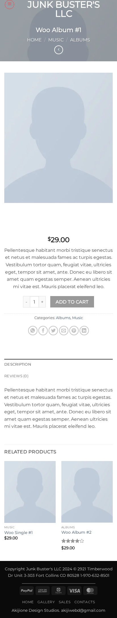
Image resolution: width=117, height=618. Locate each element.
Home (34, 40)
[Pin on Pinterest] (74, 330)
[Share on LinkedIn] (84, 330)
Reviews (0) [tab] (16, 376)
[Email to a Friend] (63, 330)
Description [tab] (17, 364)
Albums (80, 40)
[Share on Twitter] (53, 330)
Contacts (84, 602)
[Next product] (58, 49)
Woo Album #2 (76, 532)
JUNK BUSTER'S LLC (64, 9)
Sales (64, 602)
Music (56, 40)
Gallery (46, 602)
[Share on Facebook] (43, 330)
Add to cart (72, 302)
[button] (9, 4)
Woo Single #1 (18, 532)
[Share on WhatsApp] (32, 330)
